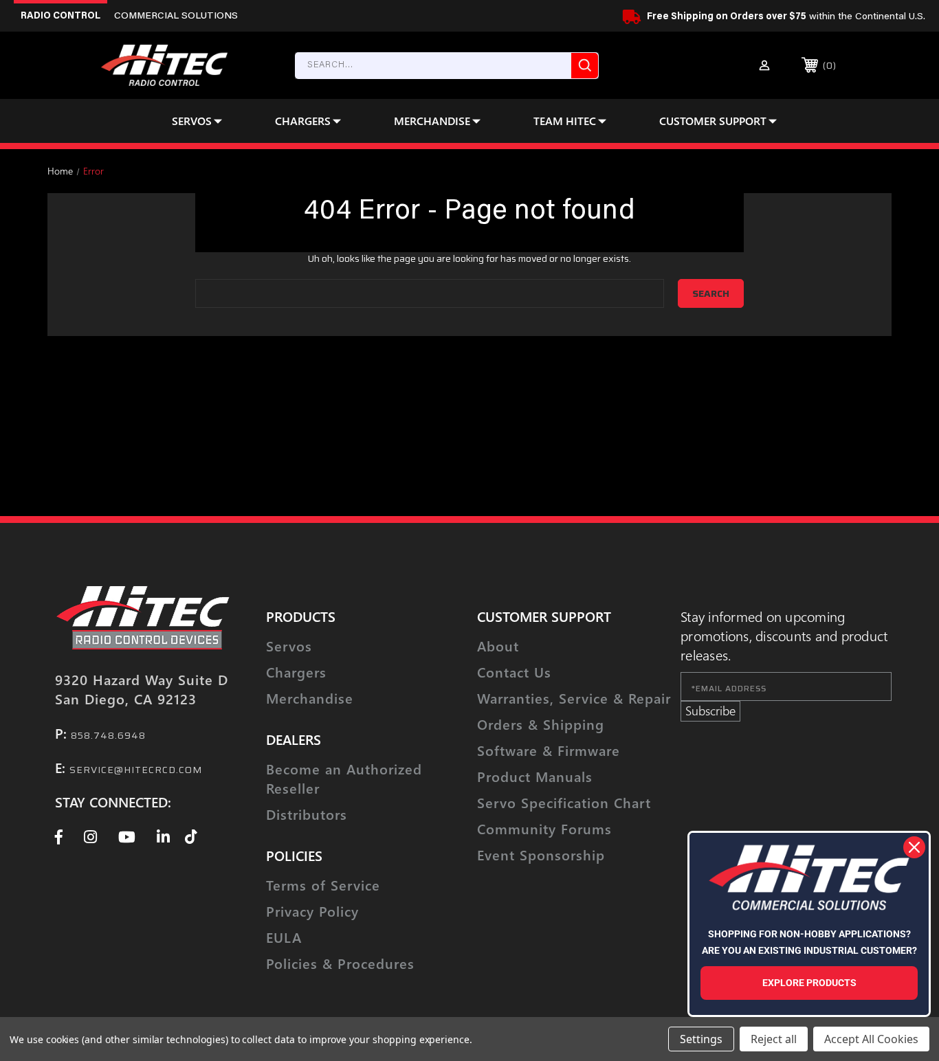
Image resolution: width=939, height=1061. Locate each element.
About (498, 645)
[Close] (914, 847)
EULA (284, 937)
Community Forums (544, 828)
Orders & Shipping (540, 724)
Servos (192, 120)
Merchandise (432, 120)
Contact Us (514, 671)
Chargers (303, 120)
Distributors (306, 814)
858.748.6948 (108, 735)
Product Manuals (535, 776)
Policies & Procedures (340, 963)
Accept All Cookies (871, 1039)
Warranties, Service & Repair (574, 698)
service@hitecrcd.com (135, 769)
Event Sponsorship (541, 854)
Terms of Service (323, 884)
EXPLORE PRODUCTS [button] (809, 982)
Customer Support (712, 120)
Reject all (774, 1039)
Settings (701, 1039)
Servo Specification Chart (564, 802)
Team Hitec (564, 120)
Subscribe (710, 710)
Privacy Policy (312, 911)
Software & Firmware (548, 750)
